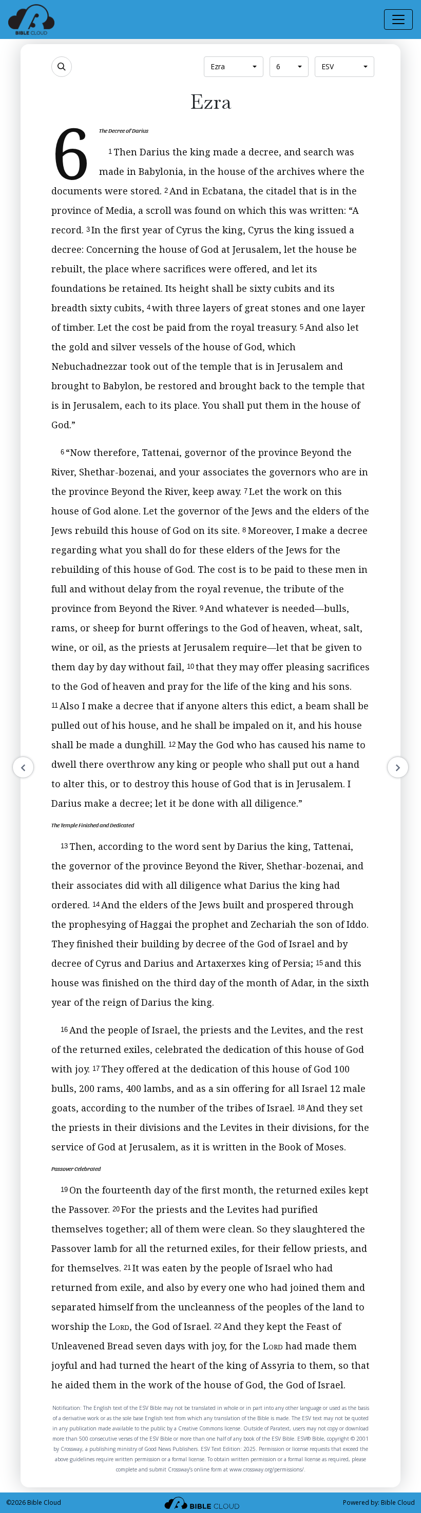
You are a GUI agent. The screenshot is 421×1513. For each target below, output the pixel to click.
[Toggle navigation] (398, 19)
